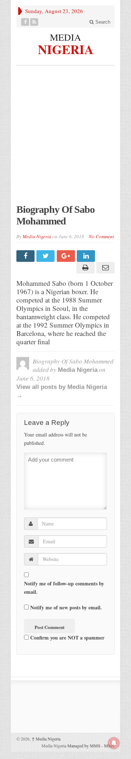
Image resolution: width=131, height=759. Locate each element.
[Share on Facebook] (26, 256)
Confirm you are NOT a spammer (66, 637)
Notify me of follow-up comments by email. (64, 588)
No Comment (101, 236)
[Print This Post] (84, 267)
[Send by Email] (105, 267)
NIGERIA (66, 48)
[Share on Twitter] (46, 256)
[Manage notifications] (114, 743)
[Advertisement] (65, 138)
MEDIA (65, 37)
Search (102, 22)
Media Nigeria (37, 236)
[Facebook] (25, 22)
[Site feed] (34, 22)
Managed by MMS (83, 745)
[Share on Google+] (67, 256)
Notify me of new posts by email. (66, 607)
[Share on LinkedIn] (87, 256)
